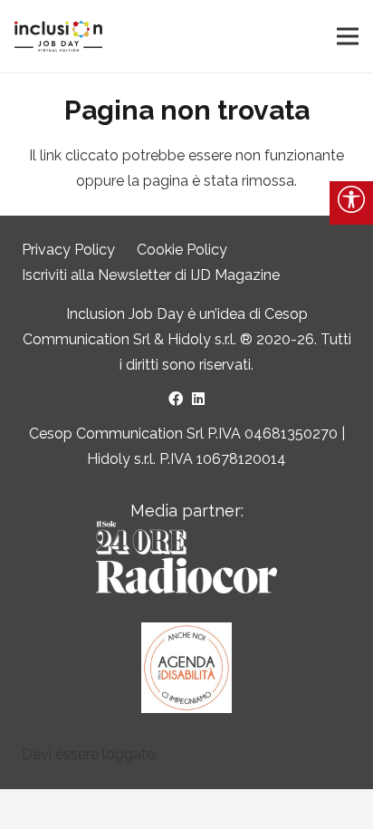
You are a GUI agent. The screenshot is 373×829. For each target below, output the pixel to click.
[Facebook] (175, 398)
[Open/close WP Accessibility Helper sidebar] (351, 203)
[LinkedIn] (198, 398)
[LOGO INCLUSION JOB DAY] (58, 37)
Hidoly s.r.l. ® (211, 339)
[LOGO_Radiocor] (186, 557)
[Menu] (347, 36)
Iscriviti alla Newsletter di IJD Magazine (151, 275)
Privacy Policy (68, 249)
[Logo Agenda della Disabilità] (186, 667)
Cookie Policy (182, 249)
